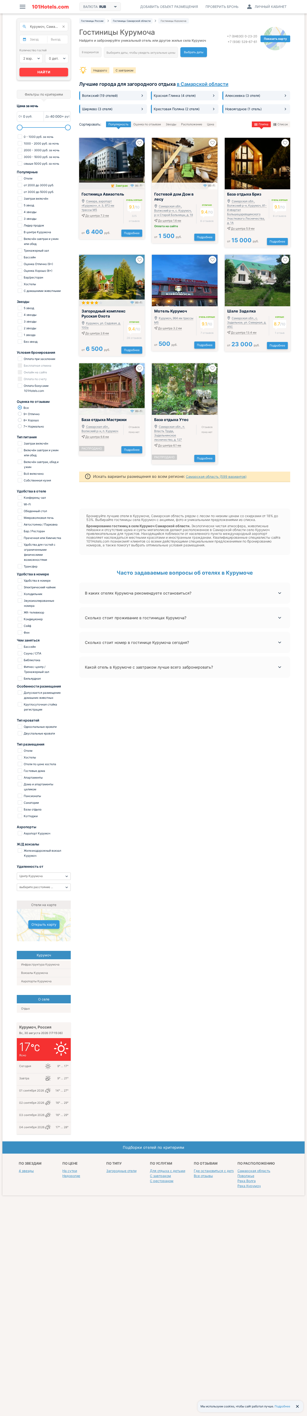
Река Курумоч (249, 1186)
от (96, 233)
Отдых (25, 1008)
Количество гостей (33, 50)
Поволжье (245, 1176)
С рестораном (161, 1181)
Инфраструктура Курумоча (40, 964)
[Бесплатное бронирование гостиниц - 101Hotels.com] (50, 6)
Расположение (191, 124)
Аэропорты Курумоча (36, 981)
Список (282, 124)
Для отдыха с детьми (167, 1171)
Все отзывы (203, 1176)
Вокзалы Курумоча (34, 973)
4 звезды (26, 1171)
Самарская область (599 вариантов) (216, 476)
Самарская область (253, 1171)
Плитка (263, 124)
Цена (210, 124)
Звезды (171, 124)
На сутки (69, 1171)
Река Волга (246, 1181)
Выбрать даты (193, 52)
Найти (43, 72)
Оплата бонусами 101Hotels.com (35, 388)
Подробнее (132, 233)
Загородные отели (121, 1171)
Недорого (100, 70)
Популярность (118, 124)
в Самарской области (202, 84)
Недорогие (71, 1176)
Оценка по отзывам (147, 124)
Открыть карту (43, 924)
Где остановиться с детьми (216, 1171)
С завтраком (124, 70)
